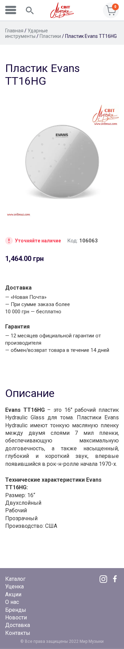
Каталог (15, 579)
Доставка (17, 625)
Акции (13, 594)
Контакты (17, 633)
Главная (14, 30)
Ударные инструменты (26, 33)
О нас (12, 602)
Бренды (15, 610)
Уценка (14, 586)
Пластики (50, 36)
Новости (16, 617)
